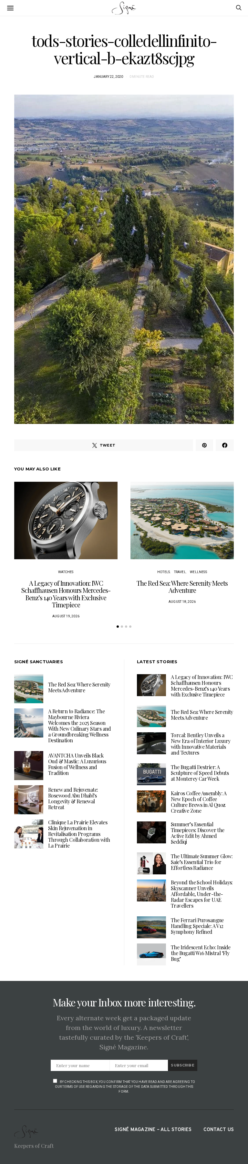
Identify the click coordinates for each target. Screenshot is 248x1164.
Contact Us (218, 1130)
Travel (180, 572)
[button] (118, 626)
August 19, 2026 (65, 616)
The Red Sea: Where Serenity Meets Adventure (182, 587)
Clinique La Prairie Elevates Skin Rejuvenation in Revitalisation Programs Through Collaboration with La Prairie (79, 834)
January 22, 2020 (108, 76)
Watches (65, 572)
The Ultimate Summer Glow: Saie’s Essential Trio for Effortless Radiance (201, 862)
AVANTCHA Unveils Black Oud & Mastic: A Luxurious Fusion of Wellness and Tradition (77, 764)
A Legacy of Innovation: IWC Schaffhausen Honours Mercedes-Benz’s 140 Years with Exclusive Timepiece (65, 594)
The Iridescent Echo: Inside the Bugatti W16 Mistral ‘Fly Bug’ (201, 953)
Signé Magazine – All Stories (153, 1130)
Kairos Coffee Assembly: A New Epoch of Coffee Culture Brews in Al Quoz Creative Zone (198, 802)
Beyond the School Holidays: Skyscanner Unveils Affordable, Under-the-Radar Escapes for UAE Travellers (202, 894)
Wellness (198, 572)
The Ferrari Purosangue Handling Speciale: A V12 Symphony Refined (197, 926)
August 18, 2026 (182, 601)
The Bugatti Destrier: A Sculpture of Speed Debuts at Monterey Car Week (200, 773)
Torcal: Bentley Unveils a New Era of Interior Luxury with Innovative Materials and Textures (200, 744)
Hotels (163, 572)
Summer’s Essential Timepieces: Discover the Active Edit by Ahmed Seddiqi (197, 833)
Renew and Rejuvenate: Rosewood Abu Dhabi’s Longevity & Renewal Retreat (73, 798)
